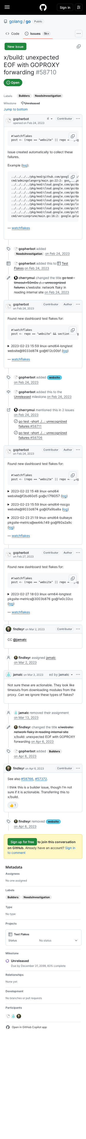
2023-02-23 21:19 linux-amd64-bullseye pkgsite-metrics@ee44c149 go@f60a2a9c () (40, 522)
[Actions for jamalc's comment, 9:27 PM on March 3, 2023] (78, 674)
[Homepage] (43, 7)
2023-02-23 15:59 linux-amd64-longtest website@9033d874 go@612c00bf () (40, 348)
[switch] (13, 805)
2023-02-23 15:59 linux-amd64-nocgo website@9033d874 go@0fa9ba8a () (39, 506)
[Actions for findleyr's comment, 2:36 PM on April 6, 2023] (78, 768)
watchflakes (21, 228)
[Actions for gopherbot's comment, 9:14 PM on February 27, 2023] (78, 552)
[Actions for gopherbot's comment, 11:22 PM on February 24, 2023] (78, 450)
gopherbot (21, 119)
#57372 (41, 779)
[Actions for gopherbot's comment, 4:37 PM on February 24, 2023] (78, 304)
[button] (73, 136)
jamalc (51, 657)
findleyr (18, 629)
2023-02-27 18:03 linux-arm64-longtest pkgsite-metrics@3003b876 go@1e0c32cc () (40, 599)
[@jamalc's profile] (8, 674)
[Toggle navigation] (7, 7)
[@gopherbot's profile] (8, 120)
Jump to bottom (16, 109)
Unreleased (22, 397)
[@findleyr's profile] (8, 629)
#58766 (27, 779)
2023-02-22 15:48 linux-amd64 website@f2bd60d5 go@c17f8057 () (38, 493)
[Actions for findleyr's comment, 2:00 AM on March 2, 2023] (78, 629)
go (28, 21)
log (24, 165)
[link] (24, 248)
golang (15, 21)
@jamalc (20, 639)
